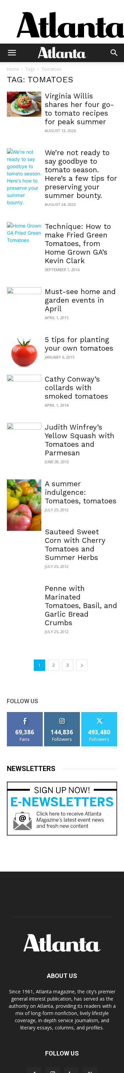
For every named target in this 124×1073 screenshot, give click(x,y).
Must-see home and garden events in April (80, 300)
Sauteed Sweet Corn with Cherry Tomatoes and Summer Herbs (75, 544)
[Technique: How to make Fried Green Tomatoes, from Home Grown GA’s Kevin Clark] (24, 234)
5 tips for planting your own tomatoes (79, 343)
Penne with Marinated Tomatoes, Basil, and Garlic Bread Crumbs (81, 605)
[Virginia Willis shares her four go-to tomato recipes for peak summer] (24, 104)
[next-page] (82, 665)
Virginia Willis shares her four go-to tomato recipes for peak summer (79, 109)
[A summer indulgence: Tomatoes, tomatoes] (24, 505)
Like (25, 714)
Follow (62, 714)
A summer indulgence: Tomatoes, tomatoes (80, 492)
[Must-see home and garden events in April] (24, 299)
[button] (12, 53)
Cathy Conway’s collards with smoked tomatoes (76, 387)
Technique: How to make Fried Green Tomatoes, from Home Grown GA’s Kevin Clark (78, 243)
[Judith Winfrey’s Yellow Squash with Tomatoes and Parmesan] (24, 435)
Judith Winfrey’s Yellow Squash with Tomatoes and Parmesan (79, 440)
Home (13, 69)
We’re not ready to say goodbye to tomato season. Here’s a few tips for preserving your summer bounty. (81, 174)
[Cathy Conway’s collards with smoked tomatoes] (24, 393)
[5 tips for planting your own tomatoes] (24, 352)
